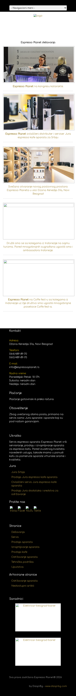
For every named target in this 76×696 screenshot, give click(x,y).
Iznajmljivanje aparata (25, 547)
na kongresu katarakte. (38, 86)
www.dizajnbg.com (56, 686)
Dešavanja (18, 532)
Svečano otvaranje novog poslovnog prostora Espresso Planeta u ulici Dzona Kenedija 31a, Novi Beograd (38, 190)
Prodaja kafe (19, 552)
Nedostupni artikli (22, 585)
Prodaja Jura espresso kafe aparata (34, 477)
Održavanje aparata (24, 557)
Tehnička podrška (22, 562)
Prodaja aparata (22, 542)
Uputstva (17, 567)
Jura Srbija (18, 472)
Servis (15, 537)
